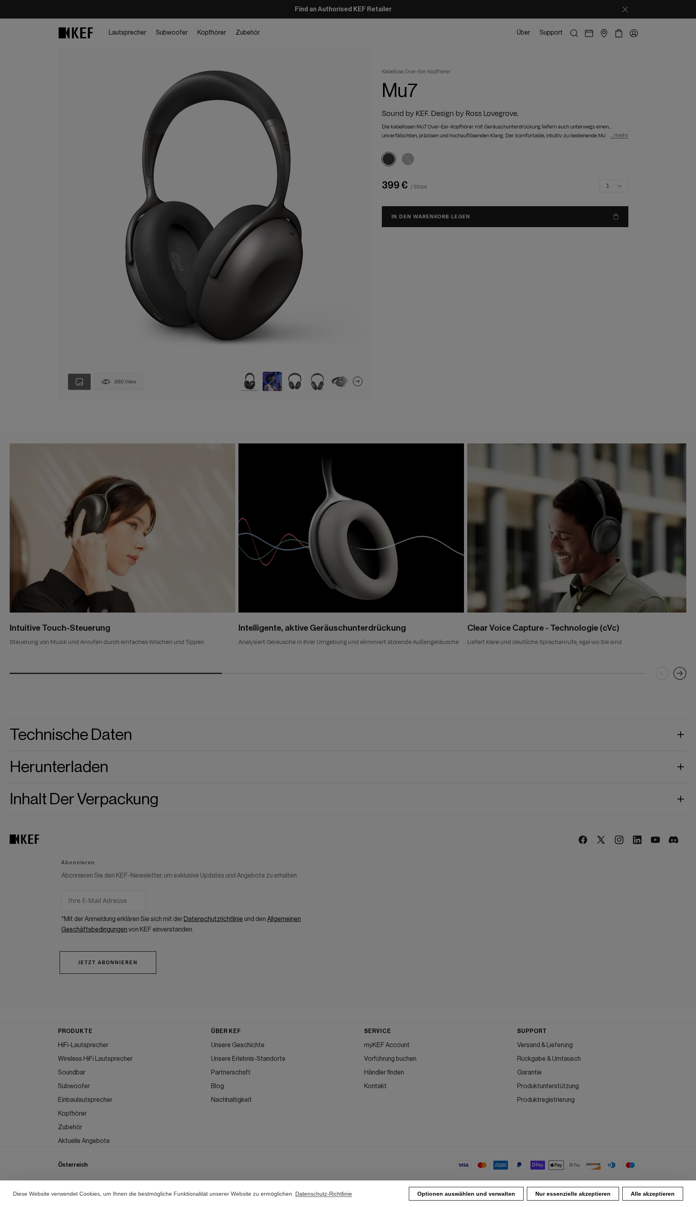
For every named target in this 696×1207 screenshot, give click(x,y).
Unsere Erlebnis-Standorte (248, 1059)
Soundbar (71, 1072)
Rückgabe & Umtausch (549, 1059)
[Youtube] (656, 840)
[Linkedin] (638, 840)
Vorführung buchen (390, 1059)
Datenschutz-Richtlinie (323, 1193)
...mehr (619, 135)
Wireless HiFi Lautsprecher (95, 1059)
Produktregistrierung (546, 1100)
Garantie (529, 1072)
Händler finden (384, 1072)
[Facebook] (583, 840)
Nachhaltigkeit (231, 1100)
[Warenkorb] (619, 33)
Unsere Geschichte (238, 1045)
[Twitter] (601, 840)
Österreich (73, 1165)
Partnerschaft (231, 1072)
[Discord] (674, 840)
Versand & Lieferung (545, 1045)
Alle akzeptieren (653, 1193)
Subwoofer (74, 1086)
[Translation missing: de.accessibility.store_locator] (604, 33)
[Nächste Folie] (357, 381)
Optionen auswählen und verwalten (466, 1193)
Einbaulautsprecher (85, 1100)
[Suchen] (574, 33)
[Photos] (79, 381)
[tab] (249, 381)
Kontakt (375, 1086)
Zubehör (70, 1127)
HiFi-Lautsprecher (83, 1045)
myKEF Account (387, 1045)
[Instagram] (620, 840)
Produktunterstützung (548, 1086)
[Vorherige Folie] (662, 673)
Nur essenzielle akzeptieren (573, 1193)
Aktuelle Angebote (84, 1141)
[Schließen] (625, 9)
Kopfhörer (72, 1113)
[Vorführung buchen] (589, 33)
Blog (217, 1086)
